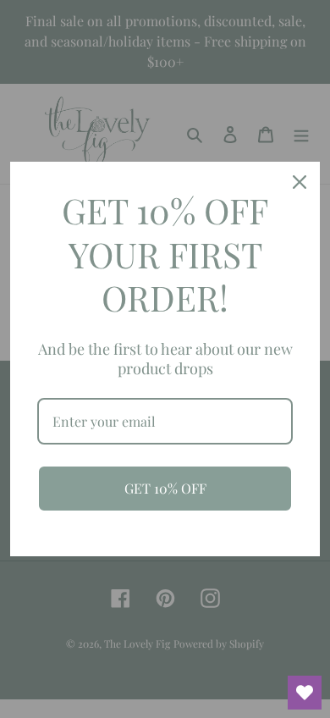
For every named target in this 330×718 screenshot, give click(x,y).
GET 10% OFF (165, 488)
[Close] (299, 182)
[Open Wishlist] (305, 693)
